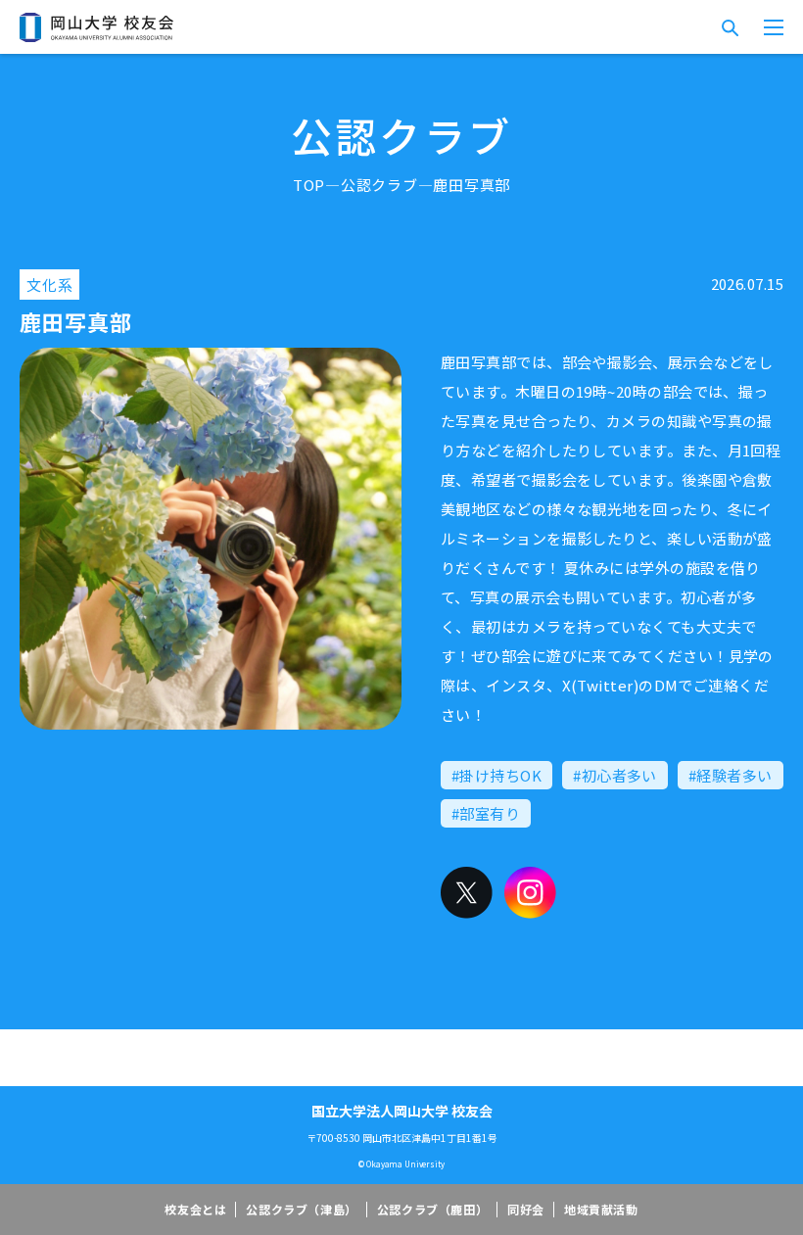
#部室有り (485, 813)
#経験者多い (730, 775)
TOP (309, 184)
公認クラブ (379, 184)
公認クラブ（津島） (301, 1209)
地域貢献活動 (601, 1209)
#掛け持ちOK (496, 775)
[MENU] (773, 27)
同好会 (525, 1209)
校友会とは (195, 1209)
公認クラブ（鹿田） (432, 1209)
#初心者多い (615, 775)
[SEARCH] (729, 27)
